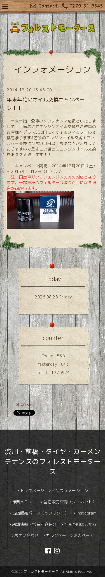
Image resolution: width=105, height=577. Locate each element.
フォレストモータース (41, 571)
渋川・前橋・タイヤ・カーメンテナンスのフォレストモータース (52, 461)
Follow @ (22, 404)
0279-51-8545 (86, 6)
